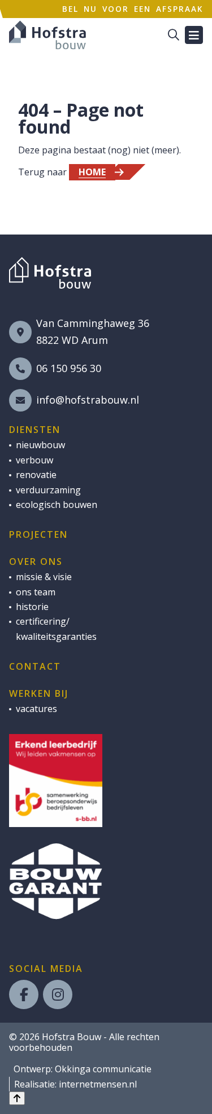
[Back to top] (17, 1098)
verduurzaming (48, 490)
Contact (35, 666)
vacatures (36, 708)
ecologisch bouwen (56, 504)
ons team (35, 592)
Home (92, 172)
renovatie (36, 474)
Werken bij (38, 693)
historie (32, 606)
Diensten (34, 429)
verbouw (34, 460)
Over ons (36, 561)
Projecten (38, 534)
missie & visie (44, 577)
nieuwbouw (40, 445)
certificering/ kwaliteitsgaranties (56, 628)
